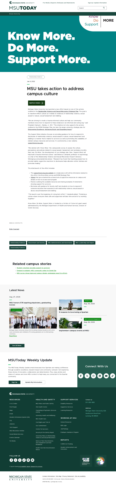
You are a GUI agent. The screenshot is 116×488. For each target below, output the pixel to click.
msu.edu (58, 479)
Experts (53, 2)
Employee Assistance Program (70, 432)
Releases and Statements (66, 2)
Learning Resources (66, 410)
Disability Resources (67, 403)
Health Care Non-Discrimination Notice (45, 448)
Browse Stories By (14, 14)
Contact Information (48, 476)
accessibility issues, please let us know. (31, 466)
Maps (11, 410)
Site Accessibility (80, 476)
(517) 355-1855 (49, 479)
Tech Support (14, 427)
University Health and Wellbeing (45, 415)
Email (11, 413)
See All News (16, 345)
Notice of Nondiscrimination (67, 479)
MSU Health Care (41, 419)
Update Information (100, 2)
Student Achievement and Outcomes (69, 448)
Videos (33, 177)
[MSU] (58, 395)
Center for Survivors (42, 429)
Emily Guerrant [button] (14, 229)
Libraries (12, 424)
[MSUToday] (41, 8)
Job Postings (64, 429)
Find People (13, 407)
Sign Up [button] (14, 382)
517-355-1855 (90, 402)
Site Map (58, 476)
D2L (11, 420)
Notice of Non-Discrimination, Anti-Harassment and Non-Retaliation (44, 442)
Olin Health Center (41, 407)
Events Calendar (15, 437)
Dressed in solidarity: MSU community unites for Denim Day (36, 270)
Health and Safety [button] (45, 399)
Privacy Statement (68, 476)
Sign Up (90, 2)
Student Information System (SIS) (20, 417)
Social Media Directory (16, 434)
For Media (46, 2)
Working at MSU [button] (69, 418)
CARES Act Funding (67, 444)
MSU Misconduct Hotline (17, 430)
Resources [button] (15, 399)
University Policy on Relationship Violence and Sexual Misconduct (45, 436)
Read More (13, 336)
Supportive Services (67, 407)
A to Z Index (13, 403)
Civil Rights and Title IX (43, 422)
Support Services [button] (69, 399)
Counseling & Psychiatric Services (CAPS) (46, 411)
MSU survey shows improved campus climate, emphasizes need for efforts (42, 273)
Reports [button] (65, 440)
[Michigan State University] (21, 2)
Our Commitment (41, 425)
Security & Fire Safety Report (45, 432)
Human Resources (66, 422)
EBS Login (64, 425)
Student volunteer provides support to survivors (33, 268)
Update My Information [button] (33, 382)
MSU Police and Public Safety (45, 403)
